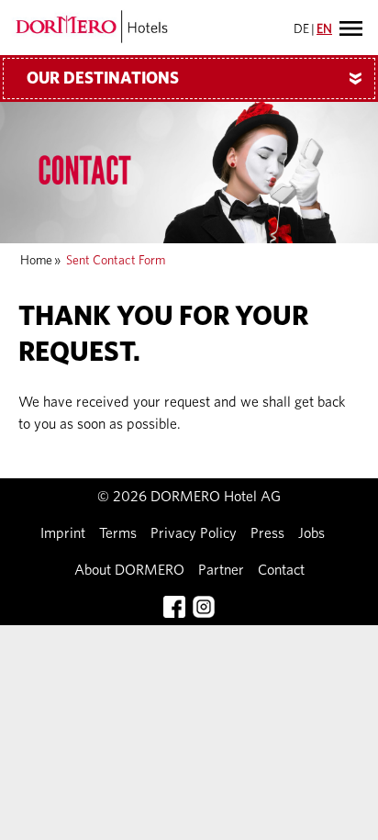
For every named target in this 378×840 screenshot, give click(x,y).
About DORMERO (129, 570)
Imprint (62, 533)
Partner (221, 570)
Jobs (311, 533)
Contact (281, 570)
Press (267, 533)
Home (36, 260)
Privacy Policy (193, 533)
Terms (118, 533)
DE (301, 29)
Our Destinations (198, 79)
